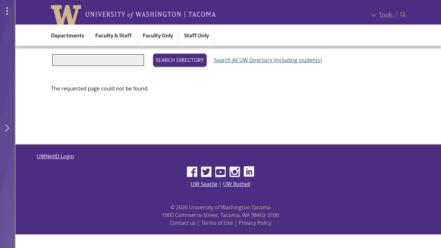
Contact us (182, 222)
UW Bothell (236, 184)
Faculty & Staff (113, 35)
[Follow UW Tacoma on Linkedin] (249, 172)
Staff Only (196, 35)
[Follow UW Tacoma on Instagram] (235, 172)
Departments (67, 35)
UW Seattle (204, 184)
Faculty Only (158, 35)
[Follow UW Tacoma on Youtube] (220, 172)
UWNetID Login (55, 156)
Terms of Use (217, 222)
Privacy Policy (255, 222)
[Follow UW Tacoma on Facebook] (192, 172)
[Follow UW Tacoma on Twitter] (206, 172)
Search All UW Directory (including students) (268, 60)
